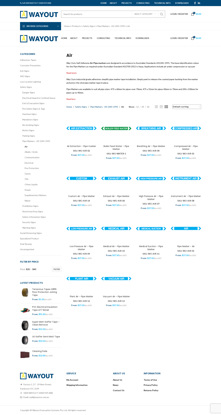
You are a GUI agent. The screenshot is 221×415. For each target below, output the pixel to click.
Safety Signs (26, 87)
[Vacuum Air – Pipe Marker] (116, 279)
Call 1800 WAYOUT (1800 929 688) (36, 3)
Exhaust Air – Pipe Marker (116, 196)
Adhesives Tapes (28, 60)
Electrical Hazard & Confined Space (38, 98)
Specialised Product (29, 238)
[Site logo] (39, 13)
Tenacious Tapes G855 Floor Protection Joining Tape (44, 292)
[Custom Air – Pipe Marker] (81, 178)
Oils (26, 179)
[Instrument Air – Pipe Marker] (186, 178)
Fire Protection (32, 168)
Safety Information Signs (34, 217)
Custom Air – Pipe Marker (81, 196)
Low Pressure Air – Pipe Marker (81, 248)
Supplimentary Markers (35, 195)
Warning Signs (29, 227)
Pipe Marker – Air (186, 246)
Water (28, 200)
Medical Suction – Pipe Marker (151, 248)
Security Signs (29, 222)
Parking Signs (28, 135)
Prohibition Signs (30, 206)
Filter (57, 269)
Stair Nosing (26, 244)
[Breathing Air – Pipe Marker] (151, 128)
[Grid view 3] (161, 107)
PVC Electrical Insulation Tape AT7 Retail (44, 309)
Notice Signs (28, 130)
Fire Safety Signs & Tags (33, 108)
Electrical (29, 163)
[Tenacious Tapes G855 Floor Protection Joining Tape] (25, 294)
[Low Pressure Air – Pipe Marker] (81, 228)
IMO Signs (25, 76)
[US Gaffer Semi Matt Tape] (25, 340)
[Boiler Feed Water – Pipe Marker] (116, 128)
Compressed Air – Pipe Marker (186, 148)
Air (26, 146)
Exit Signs (24, 71)
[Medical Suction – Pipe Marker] (151, 228)
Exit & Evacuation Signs (33, 103)
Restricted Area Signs (32, 211)
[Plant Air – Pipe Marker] (81, 279)
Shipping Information (76, 385)
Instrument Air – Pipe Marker (186, 196)
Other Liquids (31, 184)
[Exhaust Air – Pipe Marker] (116, 178)
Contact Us (118, 390)
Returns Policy (151, 390)
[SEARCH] (161, 14)
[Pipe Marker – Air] (186, 228)
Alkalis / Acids (31, 152)
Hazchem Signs (29, 114)
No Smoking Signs (30, 125)
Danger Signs (28, 92)
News (115, 385)
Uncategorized (27, 249)
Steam (28, 190)
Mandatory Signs (30, 119)
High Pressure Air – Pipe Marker (151, 198)
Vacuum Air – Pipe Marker (116, 296)
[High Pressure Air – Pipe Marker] (151, 178)
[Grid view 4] (166, 107)
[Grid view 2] (156, 107)
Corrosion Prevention (30, 65)
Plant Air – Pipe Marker (81, 296)
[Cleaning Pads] (25, 355)
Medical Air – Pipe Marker (116, 246)
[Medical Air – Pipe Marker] (116, 228)
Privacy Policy (151, 385)
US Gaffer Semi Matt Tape (46, 336)
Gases (28, 173)
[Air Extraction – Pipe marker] (81, 128)
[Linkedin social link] (199, 3)
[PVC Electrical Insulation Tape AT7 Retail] (25, 311)
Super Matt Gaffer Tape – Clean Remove (46, 323)
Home (69, 106)
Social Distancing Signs (31, 233)
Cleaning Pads (39, 351)
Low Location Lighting (30, 81)
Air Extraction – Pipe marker (81, 146)
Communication (32, 157)
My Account (72, 380)
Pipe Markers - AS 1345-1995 (36, 141)
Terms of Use (150, 380)
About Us (117, 380)
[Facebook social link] (195, 3)
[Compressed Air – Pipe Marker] (186, 128)
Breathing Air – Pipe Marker (151, 146)
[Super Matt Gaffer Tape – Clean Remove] (25, 325)
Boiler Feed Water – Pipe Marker (116, 148)
